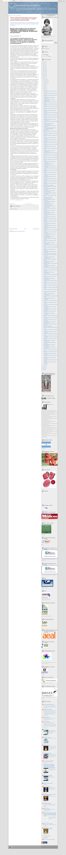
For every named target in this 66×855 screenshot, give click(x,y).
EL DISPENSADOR (47, 717)
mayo (44, 87)
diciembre (45, 79)
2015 (43, 74)
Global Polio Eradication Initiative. (48, 185)
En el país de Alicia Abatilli (48, 783)
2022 (43, 66)
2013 (43, 76)
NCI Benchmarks (46, 129)
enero (45, 365)
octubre (45, 81)
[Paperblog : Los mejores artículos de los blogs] (45, 508)
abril (44, 88)
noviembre (45, 80)
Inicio (25, 228)
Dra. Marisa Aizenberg (47, 753)
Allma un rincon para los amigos (49, 839)
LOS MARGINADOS (47, 721)
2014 (43, 75)
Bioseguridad (46, 729)
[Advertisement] (19, 219)
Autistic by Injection (47, 786)
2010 (43, 367)
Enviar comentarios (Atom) (20, 231)
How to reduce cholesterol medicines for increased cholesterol (52, 818)
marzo (45, 89)
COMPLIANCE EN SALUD (52, 738)
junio (44, 86)
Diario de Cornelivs (47, 745)
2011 (43, 366)
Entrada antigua (36, 228)
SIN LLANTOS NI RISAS (52, 796)
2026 (43, 61)
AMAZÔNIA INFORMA (47, 803)
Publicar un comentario (13, 208)
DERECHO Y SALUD (47, 737)
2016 (43, 73)
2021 (43, 67)
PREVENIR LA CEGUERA (48, 775)
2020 (43, 68)
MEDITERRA (46, 837)
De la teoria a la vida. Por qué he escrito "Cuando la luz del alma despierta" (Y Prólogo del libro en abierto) (52, 748)
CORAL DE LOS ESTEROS (48, 823)
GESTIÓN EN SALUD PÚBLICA (28, 5)
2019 (43, 69)
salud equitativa (51, 404)
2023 (43, 65)
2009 (43, 368)
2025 (43, 62)
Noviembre (45, 784)
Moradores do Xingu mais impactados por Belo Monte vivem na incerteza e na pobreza (50, 805)
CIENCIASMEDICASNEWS (48, 709)
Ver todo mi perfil (44, 436)
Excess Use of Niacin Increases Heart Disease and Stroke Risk (52, 769)
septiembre (45, 82)
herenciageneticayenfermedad (49, 704)
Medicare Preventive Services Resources (49, 253)
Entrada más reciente (13, 228)
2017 (43, 72)
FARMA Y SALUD (46, 808)
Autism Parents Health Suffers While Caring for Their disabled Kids (52, 788)
